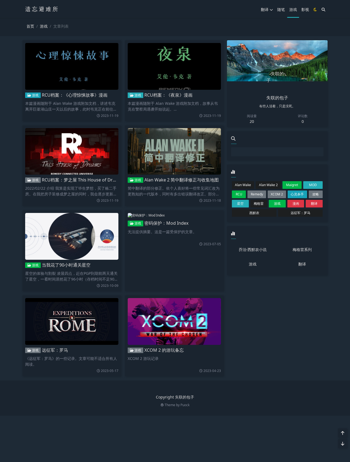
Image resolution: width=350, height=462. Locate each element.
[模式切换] (315, 9)
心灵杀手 (297, 194)
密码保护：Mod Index (166, 223)
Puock (184, 405)
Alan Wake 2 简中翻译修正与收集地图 (181, 180)
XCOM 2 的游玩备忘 (164, 350)
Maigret (292, 185)
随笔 (281, 9)
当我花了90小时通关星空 (66, 265)
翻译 (265, 9)
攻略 (315, 194)
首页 (30, 26)
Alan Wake (243, 185)
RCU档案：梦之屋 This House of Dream (82, 180)
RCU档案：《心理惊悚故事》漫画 (74, 95)
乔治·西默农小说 (253, 249)
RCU (239, 194)
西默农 (254, 212)
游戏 (293, 9)
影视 (305, 9)
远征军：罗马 (55, 350)
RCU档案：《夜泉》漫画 (168, 95)
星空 (240, 203)
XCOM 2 (277, 194)
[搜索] (323, 9)
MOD (313, 185)
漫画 (296, 203)
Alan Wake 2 (268, 185)
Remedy (257, 194)
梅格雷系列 (302, 249)
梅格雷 (259, 203)
